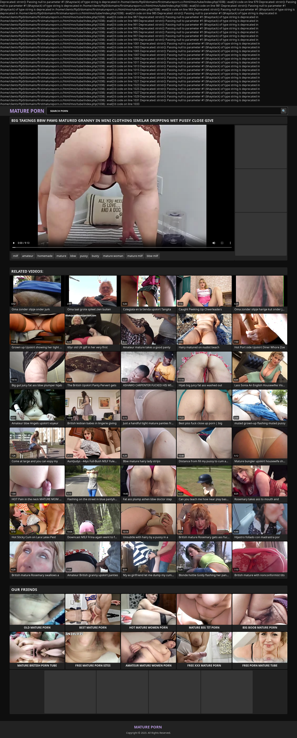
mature (61, 256)
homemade (44, 256)
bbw (73, 256)
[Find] (284, 111)
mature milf (135, 256)
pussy (84, 256)
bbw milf (152, 256)
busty (95, 256)
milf (15, 256)
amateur (27, 256)
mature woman (113, 256)
